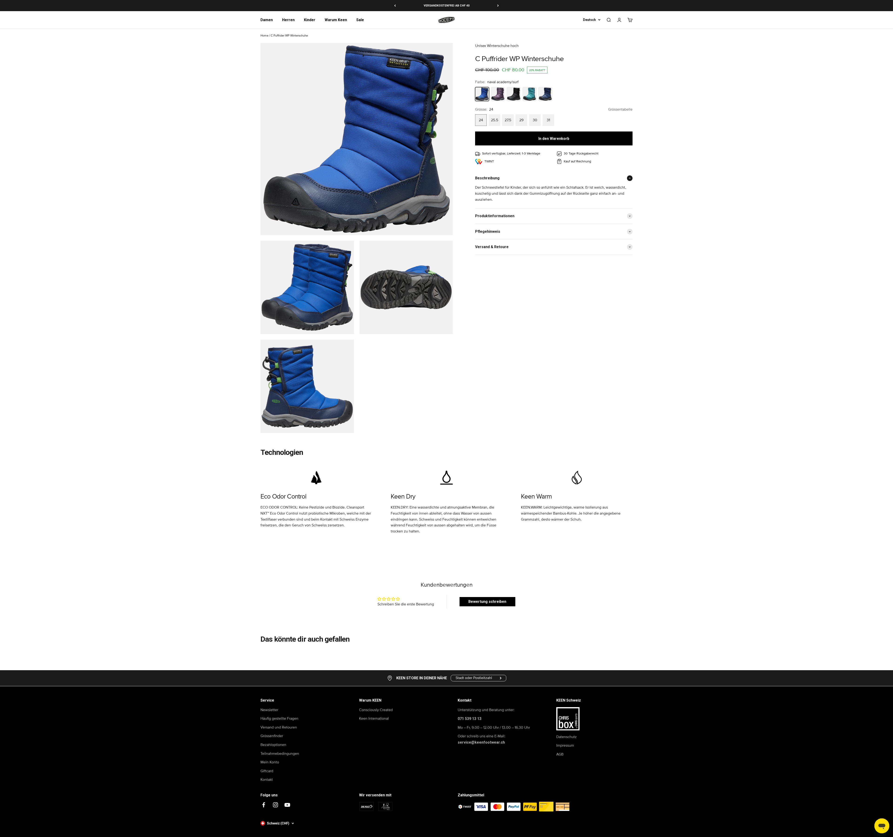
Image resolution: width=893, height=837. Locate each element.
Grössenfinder (271, 736)
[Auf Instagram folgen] (275, 805)
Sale (360, 20)
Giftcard (266, 771)
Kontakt (266, 779)
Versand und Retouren (278, 727)
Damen (266, 20)
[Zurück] (395, 5)
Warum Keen (336, 20)
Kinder (309, 20)
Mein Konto (269, 762)
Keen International (374, 718)
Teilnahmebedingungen (279, 753)
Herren (288, 20)
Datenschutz (566, 737)
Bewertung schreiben (487, 601)
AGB (559, 754)
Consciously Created (376, 710)
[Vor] (498, 5)
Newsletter (269, 710)
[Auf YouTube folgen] (287, 805)
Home (264, 35)
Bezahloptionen (273, 745)
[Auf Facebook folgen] (263, 805)
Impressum (565, 745)
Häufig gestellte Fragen (279, 718)
